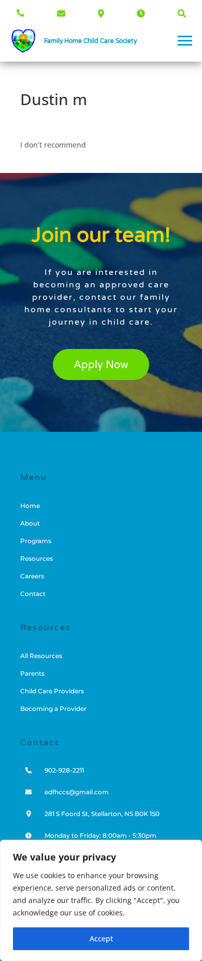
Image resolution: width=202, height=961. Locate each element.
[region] (101, 900)
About (30, 523)
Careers (32, 576)
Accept (101, 938)
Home (30, 505)
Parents (32, 673)
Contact (33, 594)
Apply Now (101, 365)
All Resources (41, 656)
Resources (36, 558)
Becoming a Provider (53, 708)
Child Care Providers (52, 691)
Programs (35, 541)
